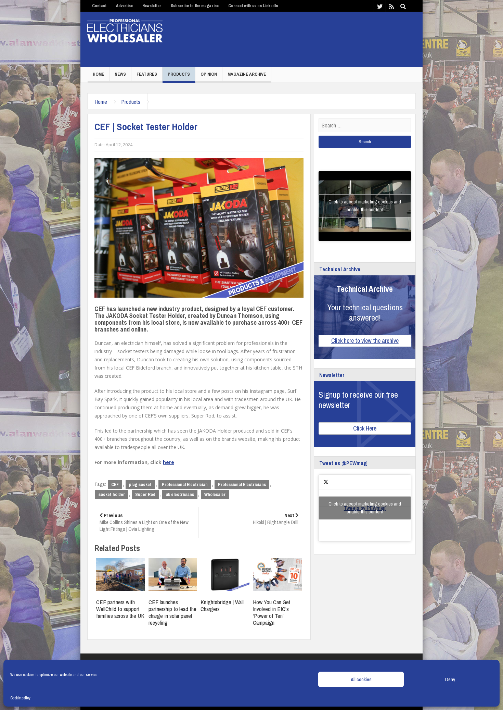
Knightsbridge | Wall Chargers (222, 605)
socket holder (112, 494)
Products (179, 74)
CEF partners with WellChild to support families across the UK (120, 609)
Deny (450, 679)
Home (98, 74)
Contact (99, 6)
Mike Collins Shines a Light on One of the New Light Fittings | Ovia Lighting (144, 522)
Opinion (209, 74)
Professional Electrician (185, 484)
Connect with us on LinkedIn (253, 6)
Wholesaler (214, 494)
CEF (115, 484)
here (168, 462)
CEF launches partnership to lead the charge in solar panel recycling (172, 612)
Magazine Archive (247, 74)
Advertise (124, 6)
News (120, 74)
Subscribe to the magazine (195, 6)
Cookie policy (20, 698)
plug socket (140, 484)
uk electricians (180, 494)
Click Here (364, 428)
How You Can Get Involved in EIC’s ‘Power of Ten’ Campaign (272, 612)
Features (147, 74)
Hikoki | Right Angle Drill (275, 519)
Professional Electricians (242, 484)
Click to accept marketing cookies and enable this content (364, 206)
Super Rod (145, 494)
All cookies (361, 679)
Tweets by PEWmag (364, 508)
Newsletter (151, 6)
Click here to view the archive (365, 340)
